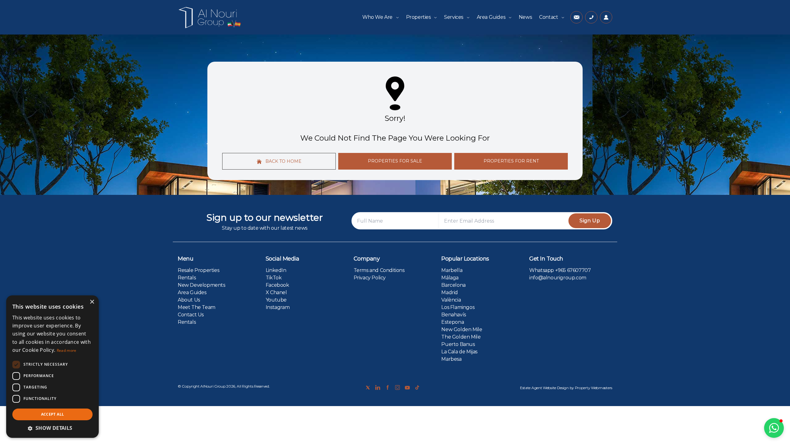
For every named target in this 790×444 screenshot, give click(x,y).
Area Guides (491, 17)
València (451, 300)
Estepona (452, 322)
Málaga (450, 278)
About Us (189, 300)
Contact (549, 17)
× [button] (91, 302)
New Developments (201, 285)
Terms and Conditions (379, 270)
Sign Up (590, 221)
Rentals (187, 278)
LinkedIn (276, 270)
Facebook (277, 285)
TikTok (274, 278)
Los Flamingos (457, 307)
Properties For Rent (511, 161)
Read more (67, 350)
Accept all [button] (52, 414)
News (525, 17)
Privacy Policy (370, 278)
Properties (419, 17)
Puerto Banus (458, 344)
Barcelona (453, 285)
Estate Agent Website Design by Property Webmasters (566, 387)
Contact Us (191, 315)
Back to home (282, 161)
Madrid (449, 292)
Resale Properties (198, 270)
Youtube (276, 300)
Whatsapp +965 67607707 (560, 270)
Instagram (277, 307)
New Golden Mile (461, 329)
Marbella (451, 270)
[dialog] (52, 366)
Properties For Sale (395, 161)
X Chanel (276, 292)
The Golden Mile (460, 337)
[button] (774, 428)
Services (454, 17)
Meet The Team (196, 307)
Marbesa (451, 359)
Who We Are (378, 17)
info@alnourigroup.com (557, 278)
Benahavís (453, 315)
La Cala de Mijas (459, 352)
